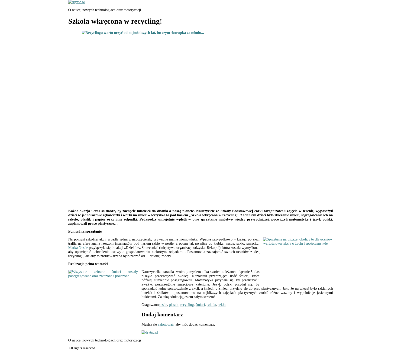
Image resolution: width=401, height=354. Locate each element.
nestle (163, 305)
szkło (222, 305)
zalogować (166, 324)
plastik (173, 305)
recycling (187, 305)
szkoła (211, 305)
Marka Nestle (78, 248)
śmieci (200, 305)
